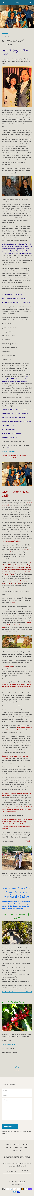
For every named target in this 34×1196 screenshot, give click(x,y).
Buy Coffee (24, 1147)
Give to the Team (12, 1147)
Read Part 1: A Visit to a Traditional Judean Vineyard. (17, 992)
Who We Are (17, 1150)
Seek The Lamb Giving (8, 451)
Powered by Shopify (17, 1184)
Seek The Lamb (21, 1182)
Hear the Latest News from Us (17, 1158)
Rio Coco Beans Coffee (8, 1044)
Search (8, 1144)
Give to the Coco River (20, 1144)
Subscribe (25, 1170)
